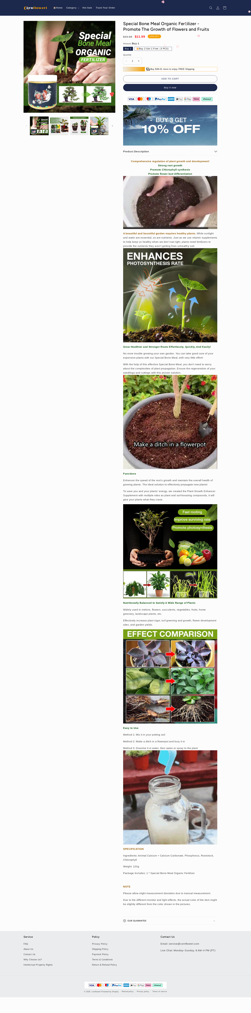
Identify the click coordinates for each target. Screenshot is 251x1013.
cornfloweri (96, 992)
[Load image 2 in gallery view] (59, 126)
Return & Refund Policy (104, 965)
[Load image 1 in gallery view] (39, 126)
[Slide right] (112, 126)
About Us (28, 949)
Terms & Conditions (102, 959)
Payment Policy (100, 954)
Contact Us (29, 954)
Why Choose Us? (33, 959)
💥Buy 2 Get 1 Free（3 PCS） (153, 48)
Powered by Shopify (110, 992)
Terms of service (159, 991)
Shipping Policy (100, 949)
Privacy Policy (99, 944)
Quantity (127, 55)
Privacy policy (143, 991)
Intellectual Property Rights (38, 965)
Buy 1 (128, 48)
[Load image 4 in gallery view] (99, 126)
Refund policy (128, 991)
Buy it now (170, 87)
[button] (72, 8)
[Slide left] (26, 126)
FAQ (26, 944)
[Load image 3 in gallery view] (79, 126)
